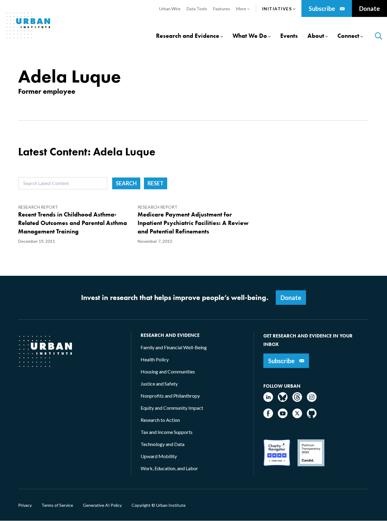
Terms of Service (57, 505)
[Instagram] (312, 400)
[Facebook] (268, 416)
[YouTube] (283, 416)
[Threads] (297, 400)
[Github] (312, 416)
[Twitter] (297, 416)
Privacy (25, 505)
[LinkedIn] (268, 400)
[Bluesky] (283, 400)
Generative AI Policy (102, 505)
